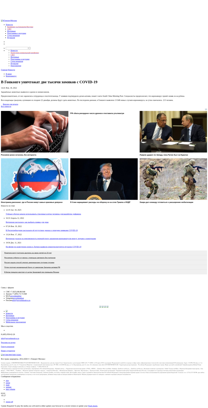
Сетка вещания (13, 35)
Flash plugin (92, 406)
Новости (9, 25)
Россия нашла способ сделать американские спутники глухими (29, 262)
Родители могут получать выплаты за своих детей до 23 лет (28, 253)
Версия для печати (10, 104)
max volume (10, 389)
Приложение (16, 66)
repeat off (9, 402)
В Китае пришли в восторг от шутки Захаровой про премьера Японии (31, 272)
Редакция (11, 38)
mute (8, 385)
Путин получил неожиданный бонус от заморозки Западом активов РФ (32, 267)
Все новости (6, 106)
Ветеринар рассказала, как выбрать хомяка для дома (27, 222)
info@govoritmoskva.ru (21, 300)
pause (8, 383)
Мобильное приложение (16, 322)
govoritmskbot (15, 296)
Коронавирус (11, 76)
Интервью (11, 31)
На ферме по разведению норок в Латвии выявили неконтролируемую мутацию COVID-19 (43, 247)
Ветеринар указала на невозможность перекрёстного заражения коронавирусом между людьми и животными (51, 239)
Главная (4, 70)
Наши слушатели (8, 351)
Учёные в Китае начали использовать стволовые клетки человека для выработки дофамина (43, 214)
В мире (9, 74)
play (7, 381)
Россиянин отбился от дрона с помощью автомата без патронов (29, 258)
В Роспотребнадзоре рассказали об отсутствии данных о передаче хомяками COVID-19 (42, 230)
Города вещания (7, 347)
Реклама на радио (8, 343)
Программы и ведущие (16, 33)
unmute (8, 387)
